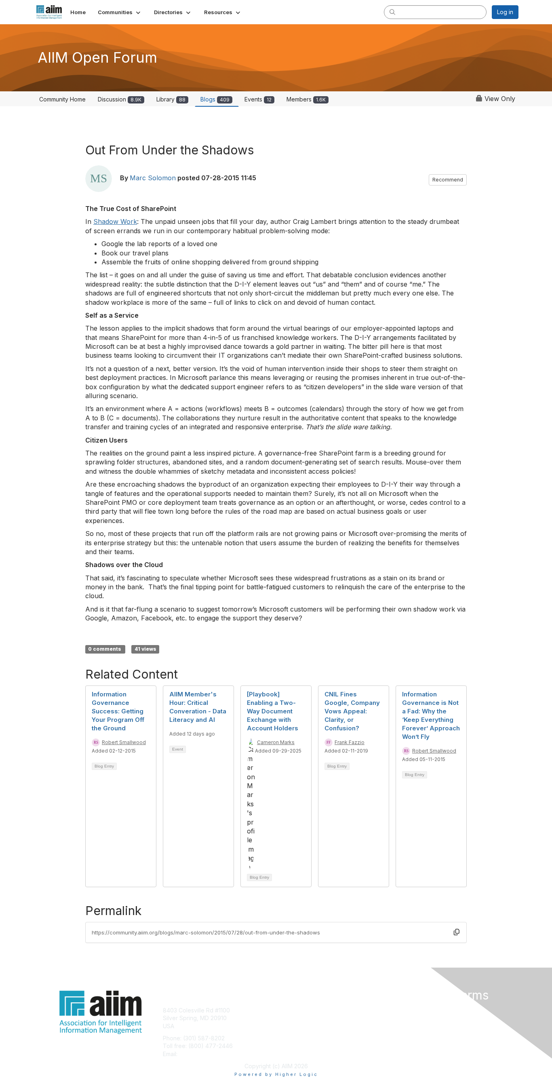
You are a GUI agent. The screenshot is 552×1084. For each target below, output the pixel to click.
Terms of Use (414, 1017)
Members (306, 99)
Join (285, 1010)
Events (258, 99)
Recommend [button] (447, 180)
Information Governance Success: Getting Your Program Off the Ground (118, 711)
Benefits (290, 1017)
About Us (408, 1010)
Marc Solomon (153, 178)
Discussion (119, 99)
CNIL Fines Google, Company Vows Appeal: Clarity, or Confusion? (352, 711)
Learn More (294, 1026)
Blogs (215, 99)
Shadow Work (115, 221)
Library (170, 99)
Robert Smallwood (124, 742)
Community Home (62, 99)
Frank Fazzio (349, 742)
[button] (120, 12)
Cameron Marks (276, 742)
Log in (505, 11)
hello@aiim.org (198, 1053)
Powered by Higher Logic (276, 1074)
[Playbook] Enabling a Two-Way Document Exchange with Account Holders (272, 711)
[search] (392, 11)
